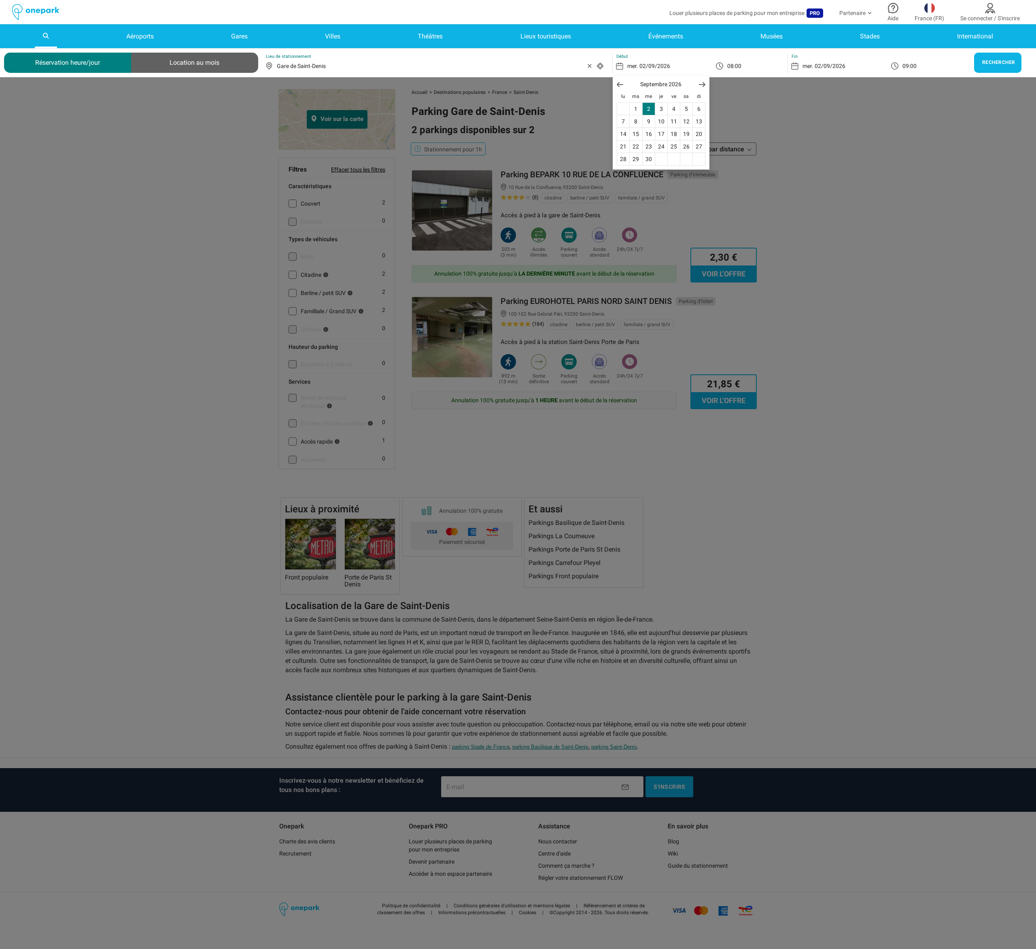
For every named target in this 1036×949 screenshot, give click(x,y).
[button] (620, 84)
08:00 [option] (734, 66)
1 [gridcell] (635, 109)
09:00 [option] (909, 66)
